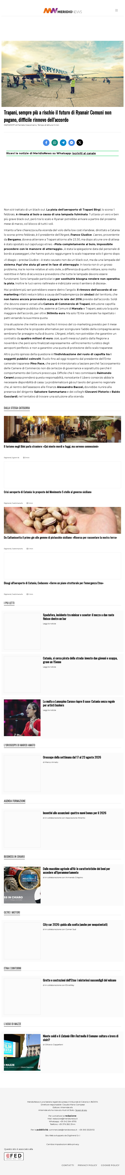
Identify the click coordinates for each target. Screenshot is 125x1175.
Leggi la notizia (49, 624)
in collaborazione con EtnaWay (59, 985)
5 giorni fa (15, 457)
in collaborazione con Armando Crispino (64, 877)
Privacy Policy (87, 1165)
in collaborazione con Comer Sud (60, 929)
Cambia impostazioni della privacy (62, 1144)
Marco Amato (51, 762)
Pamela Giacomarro (27, 125)
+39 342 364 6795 (68, 1121)
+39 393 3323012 (87, 1129)
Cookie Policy (110, 1165)
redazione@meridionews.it (65, 1118)
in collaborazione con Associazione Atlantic (65, 818)
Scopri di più (81, 1110)
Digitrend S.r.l (73, 1135)
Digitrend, (8, 457)
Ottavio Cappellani (54, 1044)
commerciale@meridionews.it (63, 1129)
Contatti (68, 1165)
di (44, 762)
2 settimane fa (17, 503)
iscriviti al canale (84, 153)
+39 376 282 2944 (67, 1124)
